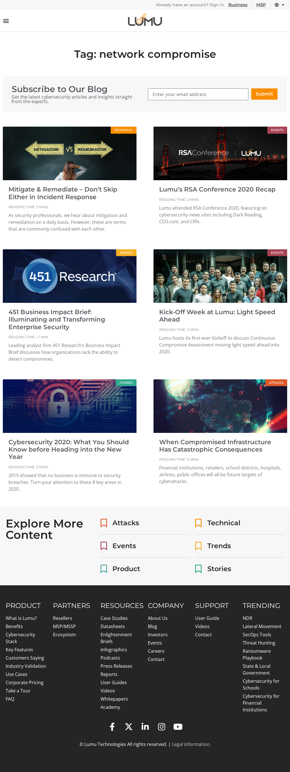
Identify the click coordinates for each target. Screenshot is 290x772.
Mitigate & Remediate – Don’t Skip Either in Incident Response (62, 193)
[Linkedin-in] (145, 727)
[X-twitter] (128, 727)
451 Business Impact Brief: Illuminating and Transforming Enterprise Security (56, 319)
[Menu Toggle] (6, 21)
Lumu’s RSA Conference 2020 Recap (217, 189)
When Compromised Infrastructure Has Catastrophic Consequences (215, 445)
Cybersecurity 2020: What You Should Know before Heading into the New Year (68, 449)
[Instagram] (161, 727)
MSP (261, 4)
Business (238, 4)
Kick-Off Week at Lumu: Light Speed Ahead (217, 315)
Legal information (191, 744)
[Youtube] (178, 727)
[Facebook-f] (112, 727)
